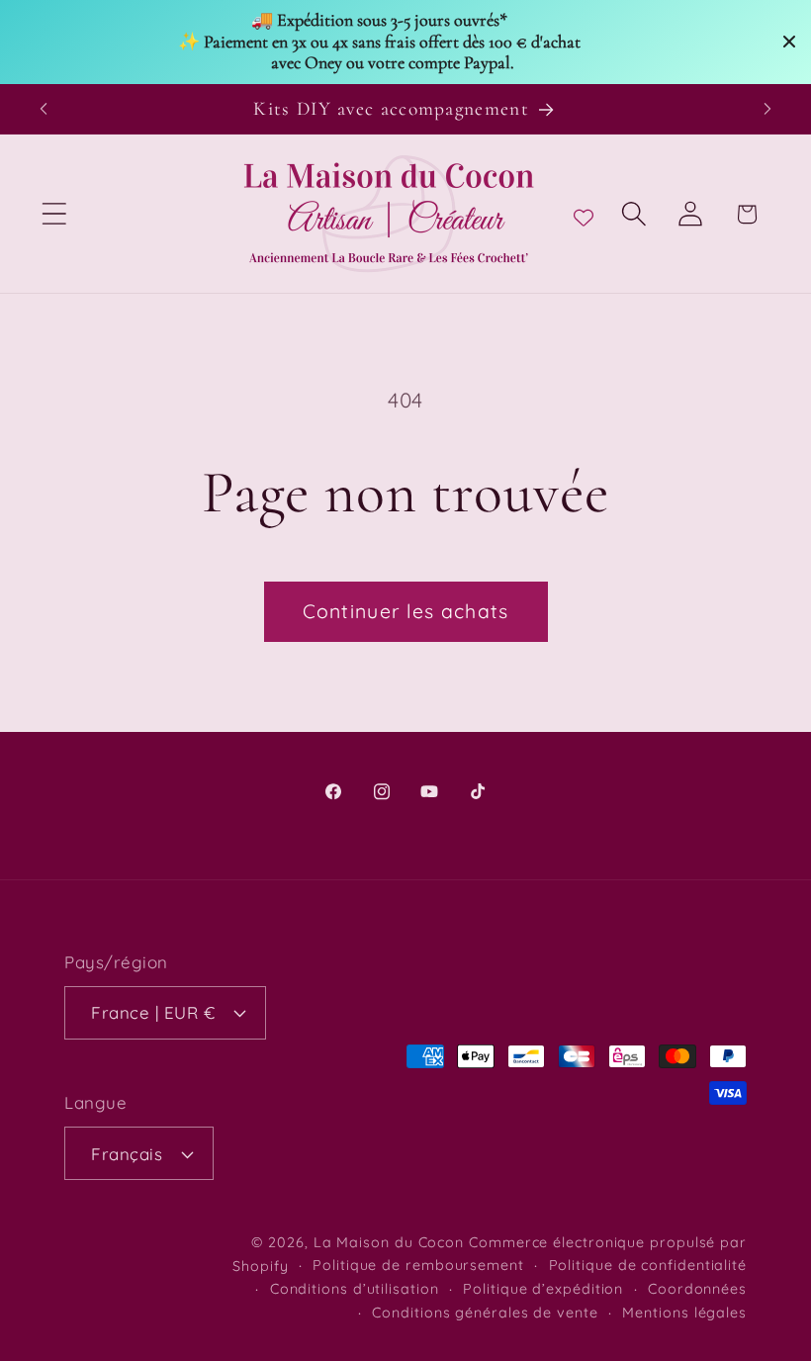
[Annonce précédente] (43, 109)
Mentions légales (684, 1312)
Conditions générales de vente (484, 1312)
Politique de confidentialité (648, 1265)
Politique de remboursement (418, 1265)
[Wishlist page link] (583, 214)
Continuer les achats (406, 610)
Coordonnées (697, 1289)
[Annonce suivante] (767, 109)
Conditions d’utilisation (354, 1289)
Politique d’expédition (543, 1289)
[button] (54, 214)
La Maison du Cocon (391, 1242)
